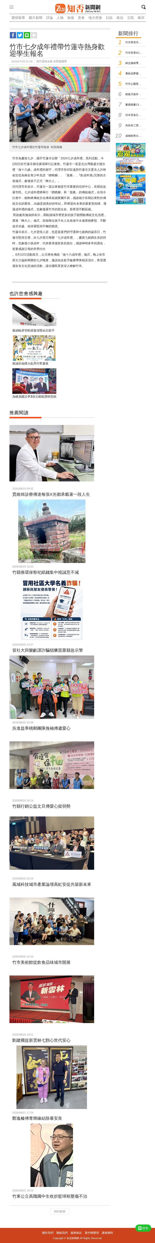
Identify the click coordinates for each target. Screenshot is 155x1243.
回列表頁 (59, 1211)
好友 (145, 1228)
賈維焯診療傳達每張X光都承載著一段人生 (51, 494)
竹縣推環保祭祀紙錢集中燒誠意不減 (45, 572)
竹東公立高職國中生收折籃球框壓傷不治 (49, 1196)
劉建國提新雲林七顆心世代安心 (41, 1040)
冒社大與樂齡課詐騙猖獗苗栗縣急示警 (47, 650)
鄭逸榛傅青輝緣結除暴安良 (37, 1118)
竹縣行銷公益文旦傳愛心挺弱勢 (41, 806)
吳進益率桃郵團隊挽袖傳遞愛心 (41, 728)
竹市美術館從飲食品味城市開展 (41, 962)
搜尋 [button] (144, 8)
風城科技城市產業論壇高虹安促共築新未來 (51, 884)
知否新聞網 (77, 8)
